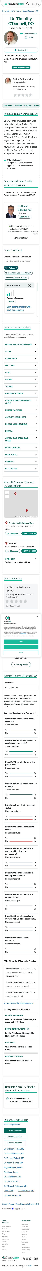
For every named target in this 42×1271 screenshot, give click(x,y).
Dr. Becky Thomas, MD (13, 1162)
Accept (20, 646)
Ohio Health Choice (14, 393)
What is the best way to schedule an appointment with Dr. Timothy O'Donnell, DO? (19, 972)
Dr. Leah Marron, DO (12, 1176)
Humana (8, 431)
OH (37, 11)
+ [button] (7, 492)
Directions (14, 533)
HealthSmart (11, 468)
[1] (15, 94)
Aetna (8, 351)
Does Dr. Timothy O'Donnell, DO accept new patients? (18, 994)
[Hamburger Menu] (6, 3)
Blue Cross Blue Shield (16, 424)
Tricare (8, 386)
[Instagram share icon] (27, 1259)
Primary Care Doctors (25, 11)
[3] (23, 94)
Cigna (7, 372)
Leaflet (17, 517)
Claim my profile (21, 664)
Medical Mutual (12, 448)
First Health (11, 455)
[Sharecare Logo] (16, 3)
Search (27, 3)
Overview (8, 105)
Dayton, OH (22, 50)
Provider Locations (22, 105)
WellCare (9, 365)
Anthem (8, 379)
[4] (27, 94)
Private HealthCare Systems (18, 344)
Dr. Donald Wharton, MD (14, 1153)
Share (30, 37)
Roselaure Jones (11, 1172)
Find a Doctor (8, 11)
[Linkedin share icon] (30, 1259)
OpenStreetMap (26, 517)
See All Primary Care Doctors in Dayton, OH (20, 1204)
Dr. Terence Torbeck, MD (14, 1158)
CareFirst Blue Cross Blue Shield (18, 401)
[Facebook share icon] (23, 1259)
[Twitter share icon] (34, 1259)
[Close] (37, 616)
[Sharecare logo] (21, 1257)
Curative (9, 462)
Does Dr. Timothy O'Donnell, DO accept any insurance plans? (18, 984)
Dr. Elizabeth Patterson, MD (15, 1186)
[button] (35, 713)
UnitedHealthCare (13, 410)
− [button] (7, 496)
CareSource (11, 358)
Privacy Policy (23, 633)
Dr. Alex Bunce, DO (26, 1190)
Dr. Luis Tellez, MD (11, 1181)
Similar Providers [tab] (15, 1130)
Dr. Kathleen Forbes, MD (14, 1148)
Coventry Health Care (15, 417)
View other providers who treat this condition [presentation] (18, 308)
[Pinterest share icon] (38, 1259)
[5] (31, 94)
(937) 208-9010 (30, 533)
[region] (21, 635)
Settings (21, 652)
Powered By (6, 1209)
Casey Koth (8, 1190)
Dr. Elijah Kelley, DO (12, 1195)
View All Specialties (12, 1124)
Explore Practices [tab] (15, 1142)
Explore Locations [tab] (15, 1136)
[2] (19, 94)
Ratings (37, 105)
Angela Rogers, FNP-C (13, 1167)
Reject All (21, 641)
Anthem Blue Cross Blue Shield (16, 439)
